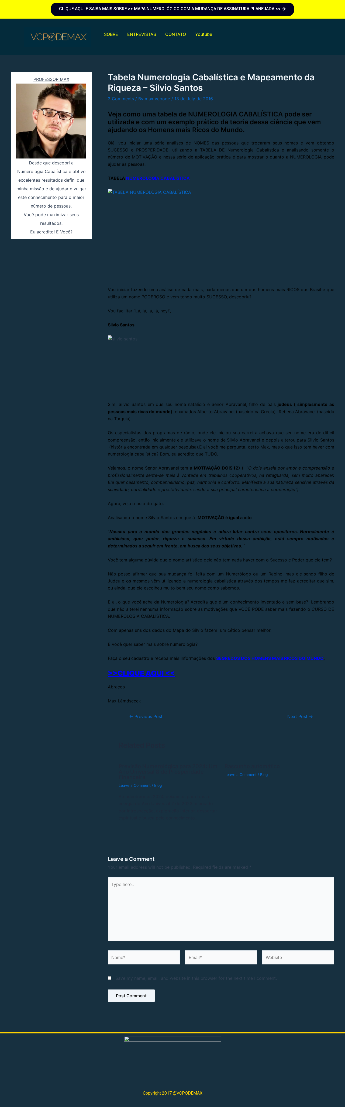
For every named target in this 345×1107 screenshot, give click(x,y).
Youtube (203, 34)
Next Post (300, 716)
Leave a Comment (135, 785)
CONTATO (175, 34)
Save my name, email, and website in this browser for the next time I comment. (196, 978)
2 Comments (121, 98)
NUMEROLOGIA (143, 178)
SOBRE (111, 34)
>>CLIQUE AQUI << (141, 673)
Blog (158, 785)
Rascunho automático (252, 766)
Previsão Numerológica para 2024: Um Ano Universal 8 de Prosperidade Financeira (168, 771)
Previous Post (146, 716)
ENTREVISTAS (141, 34)
